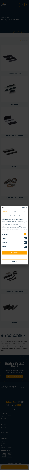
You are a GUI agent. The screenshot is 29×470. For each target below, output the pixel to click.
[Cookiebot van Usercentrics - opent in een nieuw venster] (21, 207)
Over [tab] (24, 211)
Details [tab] (14, 211)
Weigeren (14, 261)
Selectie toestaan (15, 257)
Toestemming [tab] (5, 211)
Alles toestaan (14, 252)
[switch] (25, 238)
